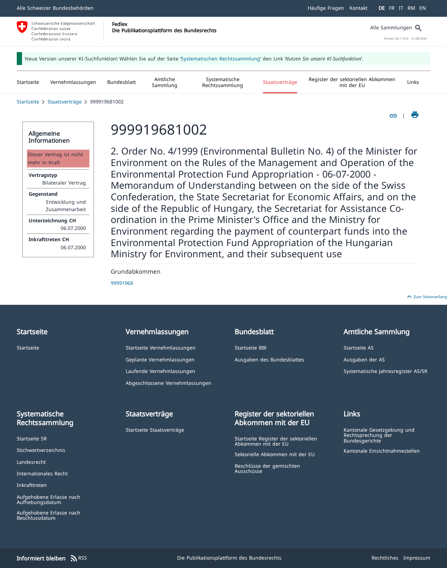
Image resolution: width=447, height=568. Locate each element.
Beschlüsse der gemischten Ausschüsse (267, 468)
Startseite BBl (250, 347)
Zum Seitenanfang (426, 297)
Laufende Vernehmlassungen (160, 371)
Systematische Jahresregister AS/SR (385, 371)
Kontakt (358, 8)
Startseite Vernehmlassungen (161, 347)
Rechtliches (385, 557)
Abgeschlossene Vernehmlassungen (168, 383)
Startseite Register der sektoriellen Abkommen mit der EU (276, 441)
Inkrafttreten (32, 485)
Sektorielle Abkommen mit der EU (275, 454)
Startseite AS (359, 347)
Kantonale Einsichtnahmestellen (382, 450)
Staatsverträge (64, 101)
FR (392, 8)
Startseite (28, 101)
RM (411, 8)
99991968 (122, 283)
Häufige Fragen (326, 8)
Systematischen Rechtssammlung (220, 58)
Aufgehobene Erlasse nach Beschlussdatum (48, 515)
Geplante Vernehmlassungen (160, 359)
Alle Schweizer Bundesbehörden (55, 8)
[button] (73, 82)
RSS (78, 558)
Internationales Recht (42, 473)
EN (422, 8)
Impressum (416, 557)
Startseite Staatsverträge (155, 429)
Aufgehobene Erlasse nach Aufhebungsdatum (48, 499)
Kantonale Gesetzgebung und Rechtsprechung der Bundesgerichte (379, 434)
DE (382, 8)
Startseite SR (32, 438)
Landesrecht (31, 462)
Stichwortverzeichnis (41, 450)
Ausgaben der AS (364, 359)
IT (401, 8)
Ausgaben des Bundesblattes (269, 359)
